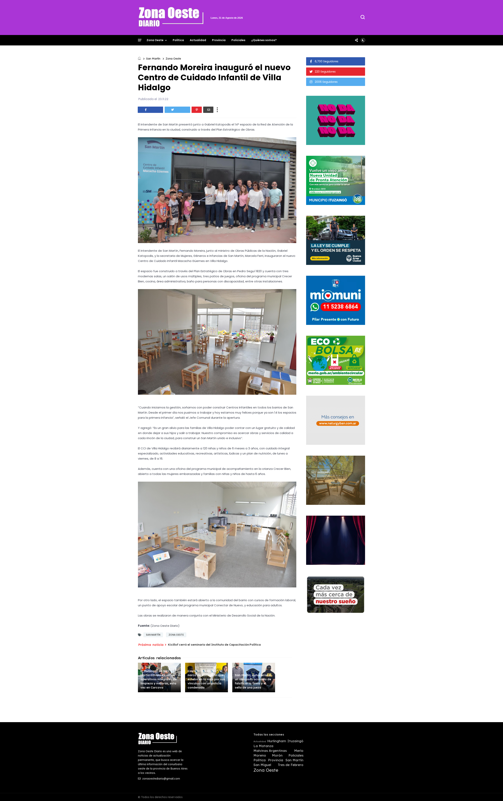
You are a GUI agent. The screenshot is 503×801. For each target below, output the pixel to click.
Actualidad (198, 40)
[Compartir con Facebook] (150, 110)
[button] (363, 40)
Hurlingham (276, 741)
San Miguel (262, 765)
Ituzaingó (295, 741)
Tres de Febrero (290, 765)
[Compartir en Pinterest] (197, 110)
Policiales (238, 40)
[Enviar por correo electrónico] (208, 110)
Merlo (298, 751)
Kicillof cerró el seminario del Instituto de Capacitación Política (214, 644)
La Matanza (263, 746)
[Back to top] (493, 791)
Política (178, 40)
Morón (277, 755)
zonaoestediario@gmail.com (160, 778)
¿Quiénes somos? (264, 40)
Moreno (259, 755)
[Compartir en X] (177, 110)
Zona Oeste (155, 40)
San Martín (153, 58)
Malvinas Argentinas (270, 751)
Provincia (219, 40)
